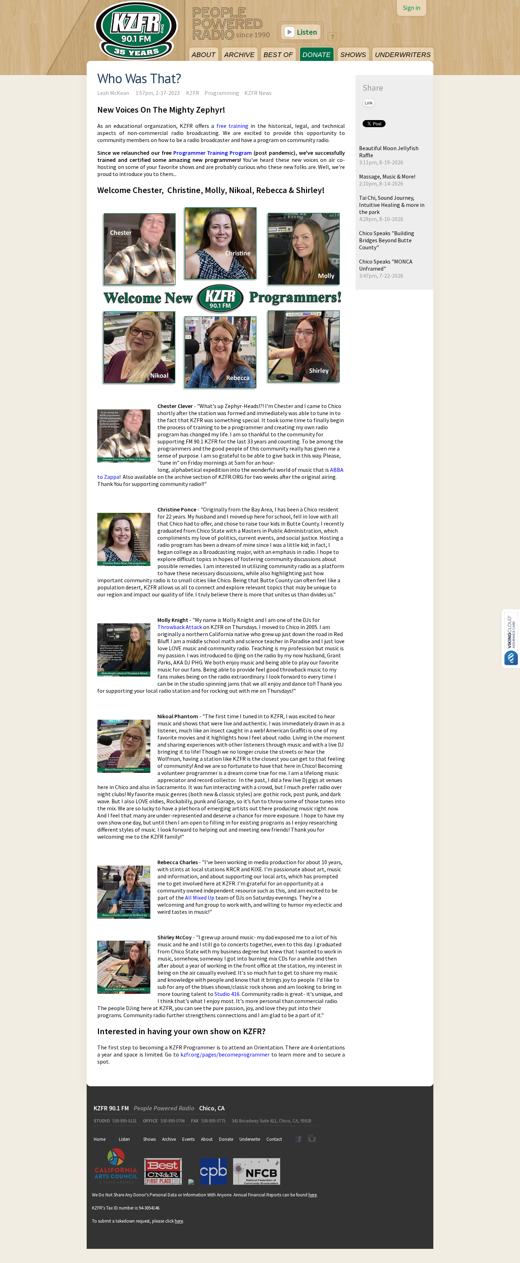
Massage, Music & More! (387, 176)
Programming (221, 92)
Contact (274, 1139)
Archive (169, 1139)
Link (369, 103)
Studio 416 (226, 993)
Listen (306, 32)
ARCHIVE (239, 54)
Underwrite (249, 1139)
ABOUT (203, 54)
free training (232, 125)
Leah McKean (113, 92)
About (207, 1139)
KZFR (192, 92)
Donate (226, 1139)
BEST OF (278, 54)
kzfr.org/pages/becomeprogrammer (225, 1054)
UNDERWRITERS (403, 54)
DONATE (316, 54)
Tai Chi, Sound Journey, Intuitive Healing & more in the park (391, 204)
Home (99, 1139)
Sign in (411, 8)
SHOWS (353, 54)
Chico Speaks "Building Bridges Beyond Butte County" (386, 240)
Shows (149, 1139)
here (312, 1195)
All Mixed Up (199, 897)
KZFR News (258, 92)
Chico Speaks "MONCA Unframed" (385, 265)
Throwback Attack (179, 626)
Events (188, 1139)
